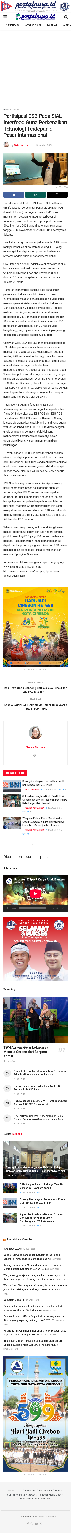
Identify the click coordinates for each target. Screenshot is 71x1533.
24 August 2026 (15, 1176)
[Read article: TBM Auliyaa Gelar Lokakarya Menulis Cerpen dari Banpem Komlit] (35, 1020)
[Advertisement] (35, 67)
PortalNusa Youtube (20, 1239)
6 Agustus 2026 (12, 1248)
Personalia (30, 1490)
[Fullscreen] (63, 908)
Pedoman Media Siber (50, 1494)
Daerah (52, 25)
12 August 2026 (55, 830)
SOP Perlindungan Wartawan (21, 1494)
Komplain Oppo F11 (14, 1299)
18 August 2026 (28, 1226)
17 (30, 834)
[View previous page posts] (32, 844)
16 (40, 1226)
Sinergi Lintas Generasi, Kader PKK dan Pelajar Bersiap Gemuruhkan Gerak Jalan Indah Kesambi (35, 1169)
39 (30, 812)
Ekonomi (16, 110)
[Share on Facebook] (13, 195)
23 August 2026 (28, 1192)
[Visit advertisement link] (35, 6)
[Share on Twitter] (57, 195)
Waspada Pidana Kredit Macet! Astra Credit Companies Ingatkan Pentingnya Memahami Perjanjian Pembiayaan (43, 822)
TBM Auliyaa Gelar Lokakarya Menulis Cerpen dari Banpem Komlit (25, 1051)
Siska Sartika (21, 145)
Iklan (57, 1490)
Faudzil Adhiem (32, 789)
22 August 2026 (49, 789)
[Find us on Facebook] (28, 1524)
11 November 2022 (42, 145)
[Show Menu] (5, 17)
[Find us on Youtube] (36, 1524)
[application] (35, 893)
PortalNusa (28, 1517)
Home (6, 110)
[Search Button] (66, 17)
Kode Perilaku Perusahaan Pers (35, 1498)
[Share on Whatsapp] (35, 195)
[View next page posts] (38, 844)
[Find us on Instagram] (32, 1524)
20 (40, 1192)
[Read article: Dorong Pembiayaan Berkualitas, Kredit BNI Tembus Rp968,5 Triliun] (12, 786)
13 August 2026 (55, 808)
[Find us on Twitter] (40, 1524)
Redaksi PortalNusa (34, 808)
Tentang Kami (15, 1490)
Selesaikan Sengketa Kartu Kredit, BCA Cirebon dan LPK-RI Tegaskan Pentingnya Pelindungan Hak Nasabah (44, 800)
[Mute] (57, 908)
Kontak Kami (45, 1490)
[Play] (8, 908)
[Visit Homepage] (35, 16)
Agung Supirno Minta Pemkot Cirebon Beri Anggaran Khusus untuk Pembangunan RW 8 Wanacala (41, 1218)
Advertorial (33, 25)
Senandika (12, 25)
